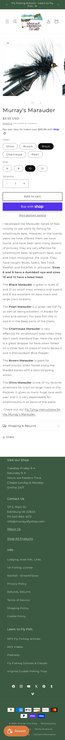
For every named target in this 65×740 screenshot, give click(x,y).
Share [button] (10, 437)
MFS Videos (15, 647)
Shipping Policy (18, 608)
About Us (14, 529)
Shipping (7, 123)
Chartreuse (14, 154)
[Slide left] (25, 103)
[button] (7, 21)
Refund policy (48, 723)
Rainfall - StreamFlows (22, 575)
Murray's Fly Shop (27, 723)
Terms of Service (18, 600)
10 (30, 168)
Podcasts (13, 655)
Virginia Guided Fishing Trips (27, 671)
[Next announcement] (58, 5)
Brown (28, 146)
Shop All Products (20, 538)
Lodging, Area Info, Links (24, 559)
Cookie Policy (16, 616)
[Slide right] (40, 103)
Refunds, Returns (19, 591)
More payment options (32, 215)
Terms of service (44, 729)
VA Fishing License (20, 567)
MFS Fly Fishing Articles (23, 638)
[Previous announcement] (7, 5)
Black (46, 146)
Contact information (45, 734)
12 (42, 168)
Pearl (35, 154)
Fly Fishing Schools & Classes (27, 663)
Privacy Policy (17, 583)
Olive (10, 146)
